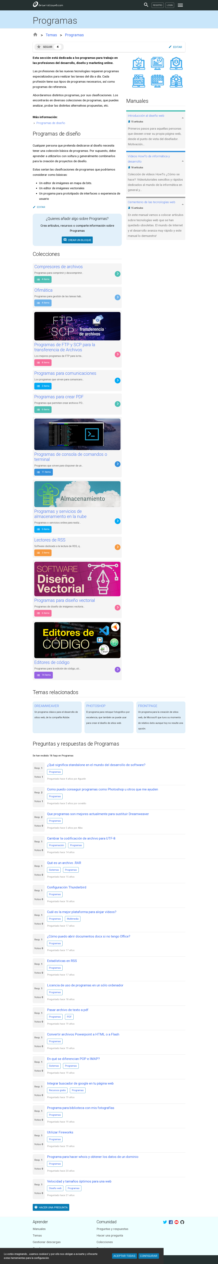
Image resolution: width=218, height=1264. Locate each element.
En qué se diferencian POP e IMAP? (73, 1059)
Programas (74, 35)
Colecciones (105, 1242)
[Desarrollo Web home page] (48, 5)
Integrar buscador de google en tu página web (80, 1083)
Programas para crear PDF (59, 396)
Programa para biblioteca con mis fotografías (80, 1108)
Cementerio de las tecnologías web (151, 202)
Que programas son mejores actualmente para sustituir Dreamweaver (98, 814)
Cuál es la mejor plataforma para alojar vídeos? (81, 912)
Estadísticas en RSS (62, 961)
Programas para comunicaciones (65, 373)
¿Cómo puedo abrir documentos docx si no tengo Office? (88, 936)
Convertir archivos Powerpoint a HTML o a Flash (83, 1034)
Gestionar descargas (47, 1242)
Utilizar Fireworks (60, 1132)
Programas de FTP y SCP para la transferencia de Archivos (64, 347)
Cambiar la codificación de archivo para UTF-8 (81, 838)
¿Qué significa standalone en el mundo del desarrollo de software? (96, 765)
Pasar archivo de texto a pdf (67, 1010)
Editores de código (51, 662)
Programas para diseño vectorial (64, 600)
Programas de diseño (50, 123)
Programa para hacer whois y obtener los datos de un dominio (92, 1157)
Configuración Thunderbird (66, 887)
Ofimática (43, 290)
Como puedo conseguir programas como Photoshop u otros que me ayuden (102, 789)
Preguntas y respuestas (112, 1229)
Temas (51, 35)
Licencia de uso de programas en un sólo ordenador (85, 985)
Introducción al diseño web (146, 115)
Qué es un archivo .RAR (64, 863)
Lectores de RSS (49, 540)
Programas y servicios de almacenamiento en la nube (60, 514)
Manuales (39, 1229)
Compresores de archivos (58, 266)
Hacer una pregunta (110, 1235)
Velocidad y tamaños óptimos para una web (79, 1181)
